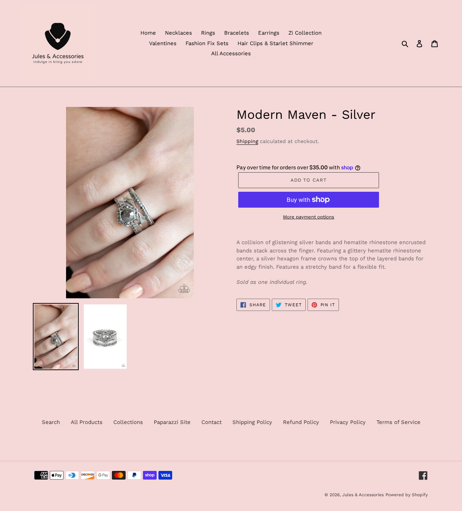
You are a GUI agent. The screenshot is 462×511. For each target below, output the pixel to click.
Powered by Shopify (406, 494)
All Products (87, 422)
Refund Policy (301, 422)
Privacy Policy (348, 422)
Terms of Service (398, 422)
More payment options (308, 217)
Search (51, 422)
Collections (128, 422)
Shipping (247, 141)
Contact (211, 422)
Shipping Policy (252, 422)
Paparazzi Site (172, 422)
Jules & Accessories (363, 494)
